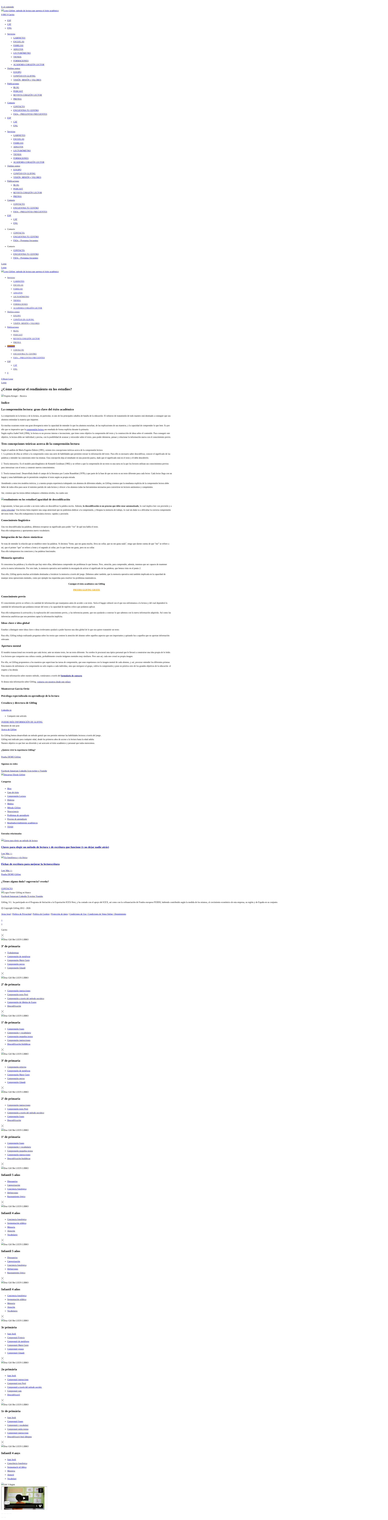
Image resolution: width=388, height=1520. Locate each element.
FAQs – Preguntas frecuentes (25, 240)
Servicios (11, 34)
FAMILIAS (18, 45)
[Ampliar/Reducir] (2, 1513)
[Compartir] (8, 1513)
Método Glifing (14, 808)
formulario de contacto (71, 676)
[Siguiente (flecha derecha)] (5, 1517)
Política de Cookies (41, 914)
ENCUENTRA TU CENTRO (26, 110)
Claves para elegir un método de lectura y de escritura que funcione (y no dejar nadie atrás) (55, 847)
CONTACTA (19, 233)
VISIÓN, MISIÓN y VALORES (27, 80)
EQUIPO (17, 72)
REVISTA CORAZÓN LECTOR (27, 95)
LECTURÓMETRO (22, 53)
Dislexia (10, 800)
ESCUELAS (18, 42)
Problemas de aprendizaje (18, 815)
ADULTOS (18, 49)
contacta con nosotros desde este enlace (53, 682)
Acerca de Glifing (9, 729)
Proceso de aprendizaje (17, 819)
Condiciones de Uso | (78, 914)
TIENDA (17, 57)
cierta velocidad (8, 510)
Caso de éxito (13, 792)
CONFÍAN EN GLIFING (24, 76)
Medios (10, 804)
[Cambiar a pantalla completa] (5, 1513)
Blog (9, 789)
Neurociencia (12, 811)
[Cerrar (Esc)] (10, 1513)
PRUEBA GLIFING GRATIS (86, 590)
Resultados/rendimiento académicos (22, 823)
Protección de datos (59, 914)
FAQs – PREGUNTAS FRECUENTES (30, 114)
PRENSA (17, 99)
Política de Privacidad (21, 914)
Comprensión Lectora (16, 796)
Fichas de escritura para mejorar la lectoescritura (30, 864)
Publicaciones (13, 84)
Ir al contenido (7, 7)
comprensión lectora (35, 429)
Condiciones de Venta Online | (101, 914)
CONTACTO (19, 106)
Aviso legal (6, 914)
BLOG (16, 87)
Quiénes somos (13, 68)
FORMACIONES (20, 61)
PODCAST (18, 91)
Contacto (11, 103)
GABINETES (19, 38)
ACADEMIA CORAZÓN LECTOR (28, 64)
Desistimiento (120, 914)
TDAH (10, 827)
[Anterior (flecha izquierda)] (2, 1517)
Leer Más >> (6, 854)
